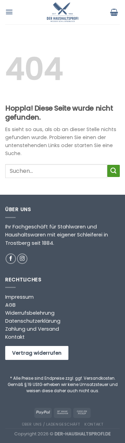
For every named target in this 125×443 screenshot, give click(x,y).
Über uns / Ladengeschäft (51, 424)
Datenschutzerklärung (32, 320)
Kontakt (15, 336)
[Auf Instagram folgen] (22, 258)
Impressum (19, 296)
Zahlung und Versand (32, 328)
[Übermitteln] (113, 171)
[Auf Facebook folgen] (11, 258)
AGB (10, 304)
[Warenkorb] (115, 12)
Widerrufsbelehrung (30, 312)
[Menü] (10, 12)
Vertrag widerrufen (36, 352)
